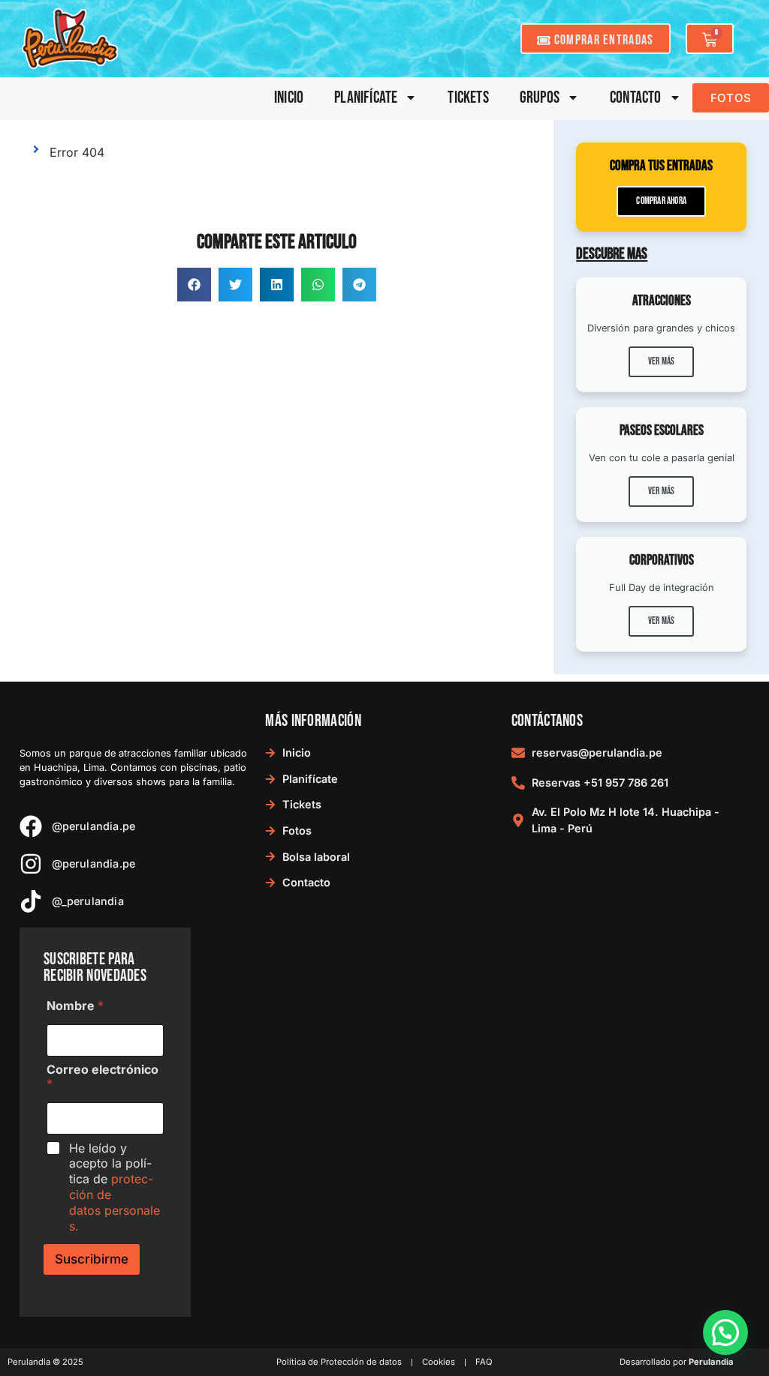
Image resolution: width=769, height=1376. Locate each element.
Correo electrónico (102, 1077)
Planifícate (365, 98)
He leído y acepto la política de (114, 1187)
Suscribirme (91, 1259)
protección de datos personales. (114, 1202)
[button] (194, 284)
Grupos (539, 98)
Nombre (75, 1006)
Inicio (288, 98)
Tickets (468, 98)
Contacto (636, 98)
